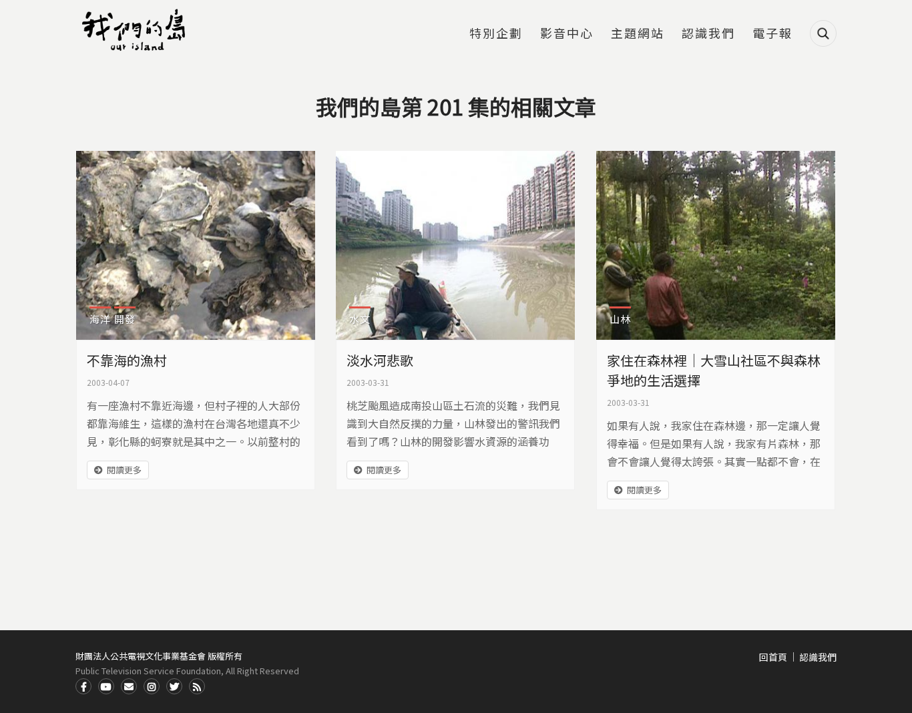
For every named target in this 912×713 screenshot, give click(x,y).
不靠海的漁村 (127, 360)
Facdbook (83, 686)
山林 (620, 319)
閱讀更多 (124, 469)
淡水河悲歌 (380, 360)
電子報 (772, 34)
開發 (125, 319)
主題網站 (637, 34)
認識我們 (708, 34)
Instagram (152, 686)
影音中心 (567, 34)
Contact (129, 686)
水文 (360, 319)
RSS (197, 686)
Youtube (106, 686)
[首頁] (135, 30)
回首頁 (773, 657)
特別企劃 (496, 34)
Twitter (174, 686)
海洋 (100, 319)
